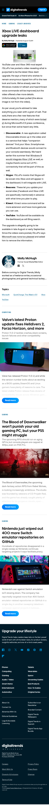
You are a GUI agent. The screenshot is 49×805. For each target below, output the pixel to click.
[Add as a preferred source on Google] (9, 45)
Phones (5, 667)
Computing (6, 671)
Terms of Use (7, 779)
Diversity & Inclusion (10, 774)
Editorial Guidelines (9, 716)
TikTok (28, 650)
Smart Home (7, 684)
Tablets (31, 667)
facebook (19, 266)
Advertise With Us (9, 711)
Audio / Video (8, 679)
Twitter (16, 650)
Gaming (5, 675)
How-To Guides (34, 688)
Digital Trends (13, 12)
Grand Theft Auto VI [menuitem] (9, 16)
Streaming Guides (35, 679)
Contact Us (6, 707)
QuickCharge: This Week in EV (25, 294)
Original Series (34, 692)
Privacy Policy (33, 764)
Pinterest (34, 650)
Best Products (33, 684)
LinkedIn (41, 650)
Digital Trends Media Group (14, 788)
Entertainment (8, 688)
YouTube (5, 299)
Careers (5, 764)
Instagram (9, 650)
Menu (3, 9)
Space (30, 675)
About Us (5, 702)
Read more (10, 400)
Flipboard (3, 656)
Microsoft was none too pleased (18, 236)
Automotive (7, 692)
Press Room (32, 769)
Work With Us (7, 769)
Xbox (43, 294)
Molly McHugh (9, 41)
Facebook (3, 650)
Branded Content (35, 710)
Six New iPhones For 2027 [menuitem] (27, 16)
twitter (23, 266)
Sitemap (31, 774)
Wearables (32, 671)
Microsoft (6, 294)
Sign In (42, 9)
